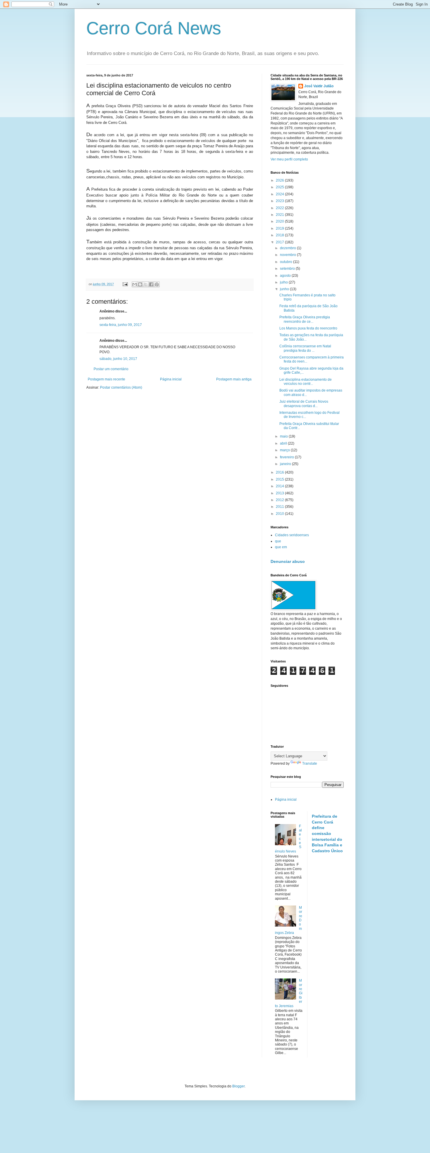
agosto (286, 276)
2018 (280, 235)
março (285, 450)
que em (281, 547)
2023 (280, 201)
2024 (280, 194)
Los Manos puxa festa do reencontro (308, 328)
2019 (280, 228)
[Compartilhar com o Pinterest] (157, 284)
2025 (280, 187)
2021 (280, 215)
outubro (286, 262)
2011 (280, 507)
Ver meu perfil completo (289, 159)
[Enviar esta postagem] (125, 284)
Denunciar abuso (288, 561)
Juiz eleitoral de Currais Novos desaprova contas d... (303, 403)
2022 (280, 208)
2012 (280, 500)
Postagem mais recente (106, 379)
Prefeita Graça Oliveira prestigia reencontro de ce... (304, 319)
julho (284, 282)
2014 (280, 486)
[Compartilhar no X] (146, 284)
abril (284, 443)
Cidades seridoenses (292, 535)
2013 (280, 493)
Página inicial (171, 379)
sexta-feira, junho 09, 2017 (120, 325)
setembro (288, 269)
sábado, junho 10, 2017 (118, 359)
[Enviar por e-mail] (134, 284)
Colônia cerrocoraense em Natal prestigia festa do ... (305, 348)
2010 (280, 514)
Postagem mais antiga (234, 379)
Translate (309, 763)
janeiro (286, 464)
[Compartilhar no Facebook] (151, 284)
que (278, 541)
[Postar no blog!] (140, 284)
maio (284, 436)
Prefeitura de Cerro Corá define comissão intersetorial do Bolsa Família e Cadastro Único (327, 833)
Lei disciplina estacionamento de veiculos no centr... (305, 381)
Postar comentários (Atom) (121, 387)
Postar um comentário (111, 369)
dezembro (288, 248)
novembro (288, 255)
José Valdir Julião (318, 86)
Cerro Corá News (153, 28)
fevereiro (287, 457)
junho (285, 289)
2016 (280, 472)
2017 (280, 242)
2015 (280, 479)
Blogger (238, 1086)
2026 (280, 180)
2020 (280, 221)
